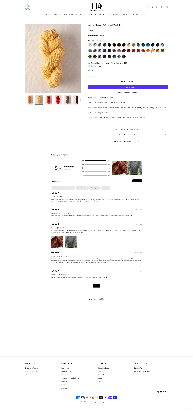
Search (63, 385)
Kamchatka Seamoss (119, 57)
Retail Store (65, 381)
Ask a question (128, 134)
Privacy (28, 375)
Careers (100, 378)
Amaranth (124, 51)
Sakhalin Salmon (143, 51)
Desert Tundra (133, 45)
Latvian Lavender (100, 51)
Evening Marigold (148, 51)
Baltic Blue (143, 45)
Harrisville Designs (104, 368)
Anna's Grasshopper (100, 57)
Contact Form (139, 368)
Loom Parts (70, 14)
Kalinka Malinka (114, 57)
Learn (135, 14)
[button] (96, 160)
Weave (57, 14)
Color (97, 41)
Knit (48, 14)
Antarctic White (90, 45)
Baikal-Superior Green (105, 57)
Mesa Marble (90, 51)
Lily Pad (162, 51)
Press (99, 381)
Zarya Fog (95, 51)
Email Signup (65, 368)
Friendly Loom (103, 371)
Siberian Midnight (124, 57)
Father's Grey (105, 45)
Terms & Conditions (32, 371)
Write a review (137, 181)
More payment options (127, 92)
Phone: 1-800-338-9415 (142, 371)
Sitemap (64, 388)
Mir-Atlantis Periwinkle (105, 51)
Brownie (114, 45)
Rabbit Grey (100, 45)
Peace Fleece (102, 375)
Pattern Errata (66, 371)
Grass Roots (138, 45)
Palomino (129, 45)
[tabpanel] (96, 238)
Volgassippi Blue (162, 45)
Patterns (100, 14)
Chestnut (124, 45)
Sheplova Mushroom (129, 51)
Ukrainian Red (133, 51)
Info (144, 14)
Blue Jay (148, 45)
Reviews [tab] (56, 181)
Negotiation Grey (95, 45)
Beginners (114, 14)
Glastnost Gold (138, 51)
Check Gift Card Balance (70, 378)
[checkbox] (105, 188)
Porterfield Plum (109, 51)
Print (126, 14)
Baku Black (109, 45)
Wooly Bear (119, 45)
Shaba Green (90, 57)
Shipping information (127, 129)
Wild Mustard (158, 51)
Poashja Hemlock (95, 57)
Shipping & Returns (31, 368)
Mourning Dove (114, 51)
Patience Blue (158, 45)
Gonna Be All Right (109, 57)
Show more (96, 286)
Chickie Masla (153, 51)
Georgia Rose (119, 51)
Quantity (93, 71)
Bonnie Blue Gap (153, 45)
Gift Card (149, 7)
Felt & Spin (86, 14)
